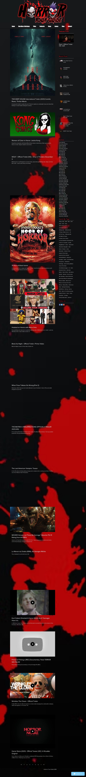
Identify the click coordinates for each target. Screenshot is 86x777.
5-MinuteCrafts (68, 234)
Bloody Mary (65, 284)
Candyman (61, 295)
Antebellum (67, 261)
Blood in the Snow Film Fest (65, 282)
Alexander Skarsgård (63, 246)
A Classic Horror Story (63, 238)
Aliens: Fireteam (62, 248)
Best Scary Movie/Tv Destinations (66, 278)
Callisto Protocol (62, 293)
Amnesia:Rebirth (62, 257)
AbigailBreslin (62, 244)
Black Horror (68, 280)
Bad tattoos (71, 272)
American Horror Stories (64, 255)
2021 (63, 223)
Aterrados (69, 270)
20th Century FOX (63, 225)
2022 (66, 223)
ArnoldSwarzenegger (63, 267)
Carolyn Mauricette (63, 297)
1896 (66, 221)
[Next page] (41, 764)
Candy (71, 293)
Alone (67, 248)
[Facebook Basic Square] (60, 304)
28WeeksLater (68, 229)
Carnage (66, 295)
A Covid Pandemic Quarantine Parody (66, 240)
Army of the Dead (62, 265)
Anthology (61, 263)
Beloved (65, 274)
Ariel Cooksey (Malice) (68, 263)
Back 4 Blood (65, 272)
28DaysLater (61, 229)
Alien (69, 246)
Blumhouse (71, 284)
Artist (72, 267)
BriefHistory (61, 289)
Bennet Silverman (69, 276)
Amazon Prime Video (63, 253)
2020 (60, 223)
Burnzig (66, 289)
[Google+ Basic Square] (64, 304)
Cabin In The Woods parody (67, 291)
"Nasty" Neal (61, 221)
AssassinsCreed (62, 270)
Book (60, 286)
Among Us (69, 257)
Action (66, 244)
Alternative (61, 251)
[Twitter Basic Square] (62, 304)
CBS (60, 291)
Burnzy (70, 289)
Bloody (60, 284)
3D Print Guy (61, 234)
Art (69, 267)
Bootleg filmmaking (66, 286)
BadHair (60, 274)
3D (70, 232)
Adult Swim (71, 244)
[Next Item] (71, 38)
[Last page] (44, 764)
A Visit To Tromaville (63, 242)
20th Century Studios (63, 227)
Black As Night (62, 280)
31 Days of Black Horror (64, 232)
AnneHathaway (70, 259)
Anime (65, 259)
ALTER (69, 242)
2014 (71, 221)
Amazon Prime (67, 251)
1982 (69, 221)
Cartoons (69, 297)
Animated (61, 259)
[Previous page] (24, 764)
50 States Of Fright (63, 236)
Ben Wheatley (62, 276)
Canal (67, 293)
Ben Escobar (70, 274)
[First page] (21, 764)
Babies (60, 272)
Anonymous (61, 261)
